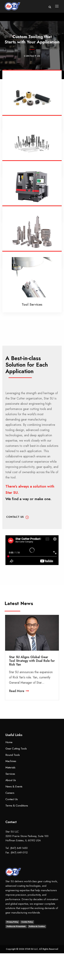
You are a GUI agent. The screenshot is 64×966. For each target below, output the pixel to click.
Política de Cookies (37, 926)
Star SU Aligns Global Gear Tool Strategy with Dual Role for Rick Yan (32, 661)
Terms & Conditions (16, 805)
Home (8, 742)
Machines (10, 761)
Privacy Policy (12, 922)
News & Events (13, 786)
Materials (10, 767)
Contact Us (11, 799)
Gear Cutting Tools (16, 748)
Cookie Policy (27, 922)
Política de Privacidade (16, 926)
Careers (9, 793)
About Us (10, 780)
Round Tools (12, 755)
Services (10, 774)
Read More (16, 691)
